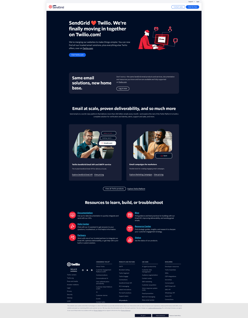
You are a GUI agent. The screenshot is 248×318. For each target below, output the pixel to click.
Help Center (83, 224)
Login (197, 1)
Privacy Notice (98, 310)
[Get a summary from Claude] (92, 270)
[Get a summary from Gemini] (87, 270)
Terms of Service (125, 310)
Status (138, 237)
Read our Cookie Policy (175, 315)
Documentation (85, 213)
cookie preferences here (155, 308)
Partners (82, 235)
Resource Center (143, 226)
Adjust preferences (160, 315)
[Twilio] (56, 7)
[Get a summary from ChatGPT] (83, 270)
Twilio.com (88, 48)
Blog (137, 213)
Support (190, 1)
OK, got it (143, 315)
